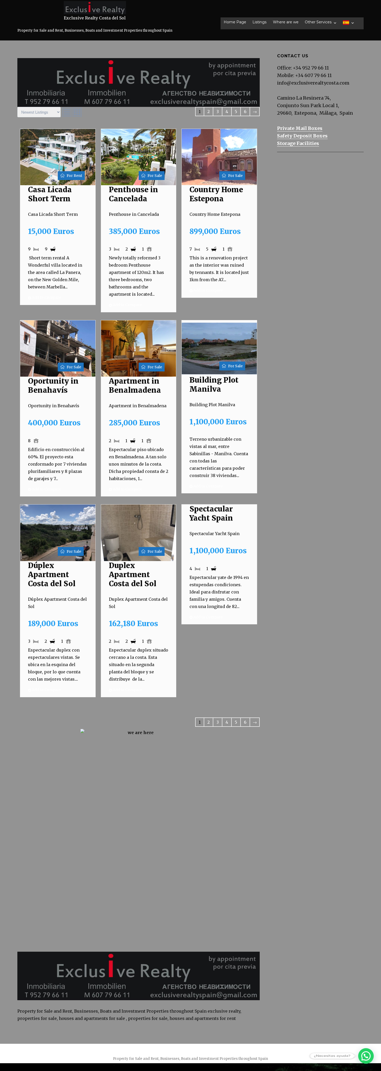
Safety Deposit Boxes (302, 136)
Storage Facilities (298, 143)
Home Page (235, 22)
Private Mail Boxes (299, 128)
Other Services (318, 22)
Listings (259, 22)
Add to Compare (46, 297)
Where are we (286, 22)
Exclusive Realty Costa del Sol (95, 17)
